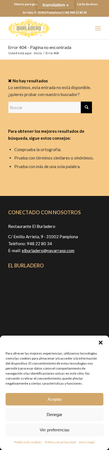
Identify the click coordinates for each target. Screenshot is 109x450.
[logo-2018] (45, 28)
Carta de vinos (87, 4)
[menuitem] (28, 4)
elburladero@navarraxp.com (48, 250)
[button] (100, 342)
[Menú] (98, 28)
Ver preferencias (55, 429)
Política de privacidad (60, 442)
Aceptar (55, 399)
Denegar (54, 414)
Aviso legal (87, 442)
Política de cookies (28, 442)
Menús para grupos (28, 4)
